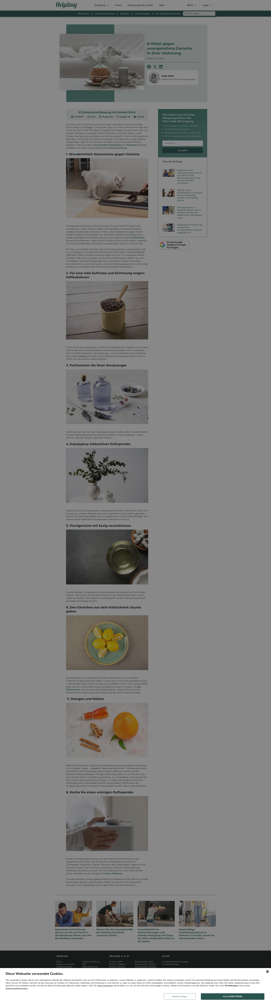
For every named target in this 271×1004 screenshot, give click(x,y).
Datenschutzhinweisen (17, 988)
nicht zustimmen (105, 985)
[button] (180, 996)
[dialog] (135, 986)
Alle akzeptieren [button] (232, 996)
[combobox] (267, 971)
